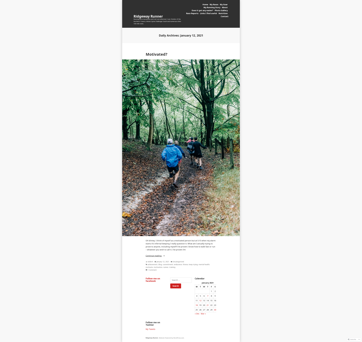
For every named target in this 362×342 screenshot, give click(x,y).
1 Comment (152, 270)
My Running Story (212, 7)
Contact (224, 16)
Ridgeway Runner (148, 16)
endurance (178, 264)
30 (215, 309)
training (172, 267)
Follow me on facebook (153, 279)
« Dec (197, 313)
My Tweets (150, 329)
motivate (149, 267)
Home (205, 4)
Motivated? (156, 54)
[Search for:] (181, 280)
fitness (185, 264)
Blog (160, 264)
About (225, 7)
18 (197, 305)
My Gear (224, 4)
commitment (168, 264)
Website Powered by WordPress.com (171, 338)
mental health (204, 264)
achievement (152, 264)
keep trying (193, 264)
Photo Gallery (221, 10)
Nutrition (223, 13)
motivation (158, 267)
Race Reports (192, 13)
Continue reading (154, 255)
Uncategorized (178, 261)
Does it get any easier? (202, 10)
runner (165, 267)
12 (200, 300)
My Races (214, 4)
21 (208, 305)
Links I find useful (208, 13)
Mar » (203, 313)
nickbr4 (150, 261)
